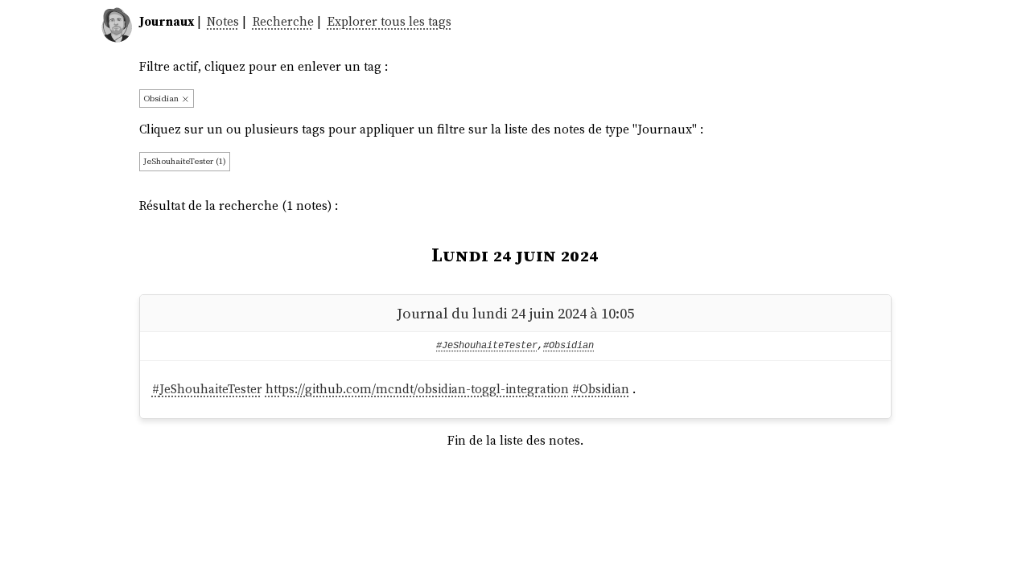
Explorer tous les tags (389, 21)
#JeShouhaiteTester (487, 345)
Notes (223, 21)
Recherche (283, 21)
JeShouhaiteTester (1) (184, 161)
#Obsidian (568, 345)
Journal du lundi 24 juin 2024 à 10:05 (515, 313)
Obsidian (162, 98)
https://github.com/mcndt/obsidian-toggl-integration (417, 388)
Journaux (166, 21)
